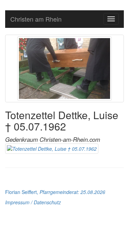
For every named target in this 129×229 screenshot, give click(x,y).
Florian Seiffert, (55, 191)
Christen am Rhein (36, 18)
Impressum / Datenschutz (33, 202)
